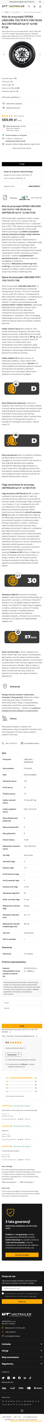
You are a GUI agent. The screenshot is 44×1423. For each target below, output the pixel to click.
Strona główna (16, 12)
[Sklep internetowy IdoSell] (22, 1410)
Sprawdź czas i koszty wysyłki (15, 141)
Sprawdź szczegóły (22, 1255)
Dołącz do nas (8, 1276)
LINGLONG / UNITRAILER (28, 760)
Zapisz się (22, 1301)
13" (13, 85)
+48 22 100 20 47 (11, 743)
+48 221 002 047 (29, 2)
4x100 (17, 88)
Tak (21, 1119)
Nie (28, 1119)
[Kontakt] (22, 1314)
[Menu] (40, 6)
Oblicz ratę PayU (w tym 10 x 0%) (15, 126)
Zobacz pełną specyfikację (10, 97)
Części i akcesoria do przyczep (32, 12)
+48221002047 (34, 186)
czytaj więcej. (33, 1296)
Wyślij (22, 1026)
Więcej (29, 971)
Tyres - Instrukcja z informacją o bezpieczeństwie (18, 1036)
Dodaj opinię (11, 1054)
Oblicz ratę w (13, 128)
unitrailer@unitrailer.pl (31, 743)
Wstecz (6, 12)
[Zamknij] (40, 2)
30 (17, 91)
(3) (20, 116)
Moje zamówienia (10, 1357)
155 (15, 78)
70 (11, 81)
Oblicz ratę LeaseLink (9, 1182)
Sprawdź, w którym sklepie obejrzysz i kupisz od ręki (22, 144)
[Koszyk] (34, 6)
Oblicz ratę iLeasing (26, 1182)
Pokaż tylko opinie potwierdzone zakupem (22, 1059)
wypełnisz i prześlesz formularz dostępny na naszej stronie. (21, 709)
